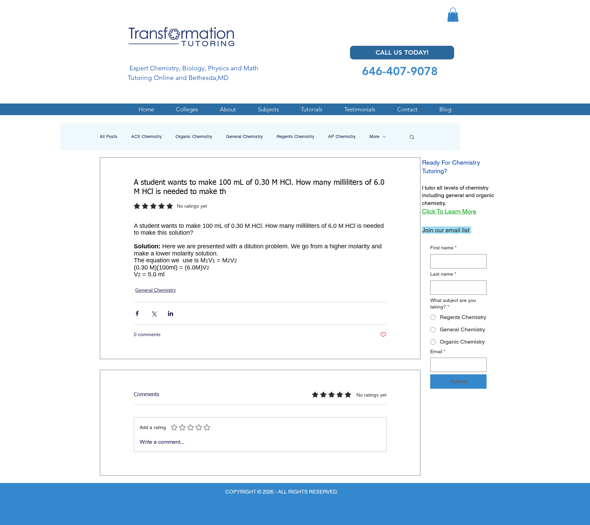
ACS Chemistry (146, 136)
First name (443, 247)
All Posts (108, 136)
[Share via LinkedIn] (170, 313)
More (374, 136)
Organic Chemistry (193, 136)
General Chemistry (244, 136)
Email (437, 351)
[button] (453, 15)
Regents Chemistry (295, 136)
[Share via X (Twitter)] (154, 313)
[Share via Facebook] (137, 313)
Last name (443, 274)
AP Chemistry (342, 136)
